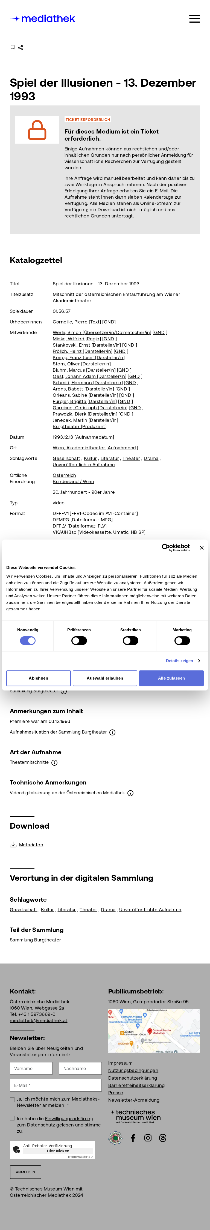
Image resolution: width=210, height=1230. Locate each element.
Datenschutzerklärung (132, 1078)
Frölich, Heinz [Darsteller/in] (82, 351)
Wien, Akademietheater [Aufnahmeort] (95, 447)
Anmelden (25, 1172)
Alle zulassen (171, 678)
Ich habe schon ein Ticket (131, 170)
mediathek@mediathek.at (39, 1020)
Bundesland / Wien (73, 481)
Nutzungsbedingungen (133, 1070)
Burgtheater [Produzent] (80, 426)
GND (109, 322)
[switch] (79, 640)
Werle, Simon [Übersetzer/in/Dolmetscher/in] (102, 332)
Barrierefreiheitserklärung (136, 1085)
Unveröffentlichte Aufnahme (84, 464)
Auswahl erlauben (105, 678)
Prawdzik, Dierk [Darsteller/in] (85, 414)
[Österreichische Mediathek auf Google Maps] (154, 1030)
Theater (131, 458)
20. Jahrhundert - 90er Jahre (84, 492)
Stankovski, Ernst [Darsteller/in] (87, 345)
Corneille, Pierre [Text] (77, 322)
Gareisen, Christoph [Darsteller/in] (90, 407)
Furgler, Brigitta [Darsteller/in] (85, 401)
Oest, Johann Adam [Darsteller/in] (90, 376)
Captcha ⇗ (80, 1156)
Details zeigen (179, 660)
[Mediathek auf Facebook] (133, 1137)
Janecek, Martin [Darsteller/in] (85, 420)
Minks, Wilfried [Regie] (77, 338)
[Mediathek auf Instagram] (148, 1138)
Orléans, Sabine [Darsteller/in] (85, 395)
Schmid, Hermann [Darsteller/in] (88, 382)
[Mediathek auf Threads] (163, 1138)
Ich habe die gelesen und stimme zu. (59, 1125)
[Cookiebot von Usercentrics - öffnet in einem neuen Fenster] (166, 548)
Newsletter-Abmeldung (134, 1100)
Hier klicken (58, 1151)
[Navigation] (194, 19)
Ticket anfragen (69, 170)
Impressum (120, 1063)
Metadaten (31, 844)
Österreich (64, 475)
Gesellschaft (66, 458)
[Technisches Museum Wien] (134, 1116)
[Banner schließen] (202, 548)
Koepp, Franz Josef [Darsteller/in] (89, 357)
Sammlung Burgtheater (35, 940)
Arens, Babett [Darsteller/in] (83, 389)
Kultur (90, 458)
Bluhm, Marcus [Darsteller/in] (84, 370)
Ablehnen (38, 678)
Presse (115, 1092)
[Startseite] (43, 17)
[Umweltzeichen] (115, 1137)
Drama (151, 458)
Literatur (110, 458)
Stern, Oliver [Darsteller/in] (82, 363)
